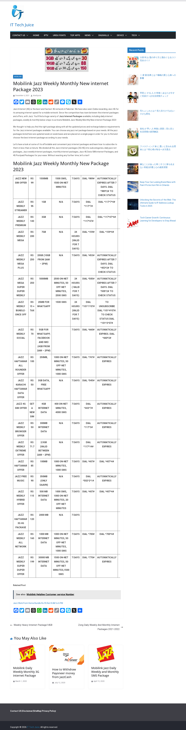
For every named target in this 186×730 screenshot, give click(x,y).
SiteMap (37, 711)
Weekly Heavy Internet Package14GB (33, 625)
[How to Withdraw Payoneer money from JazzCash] (66, 647)
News (88, 35)
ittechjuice (37, 96)
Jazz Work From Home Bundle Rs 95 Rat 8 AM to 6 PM (38, 603)
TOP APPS (75, 35)
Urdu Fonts (59, 35)
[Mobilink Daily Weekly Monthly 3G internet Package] (27, 647)
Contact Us (18, 35)
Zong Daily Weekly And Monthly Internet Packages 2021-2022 (99, 627)
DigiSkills (103, 35)
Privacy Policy (49, 711)
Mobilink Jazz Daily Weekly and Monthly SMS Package (105, 671)
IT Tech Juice (22, 24)
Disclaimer (27, 711)
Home (36, 35)
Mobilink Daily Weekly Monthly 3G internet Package (26, 671)
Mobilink (18, 76)
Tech (134, 35)
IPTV (46, 35)
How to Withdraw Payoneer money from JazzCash (64, 673)
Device (120, 35)
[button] (26, 35)
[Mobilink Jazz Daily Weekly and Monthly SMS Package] (105, 647)
